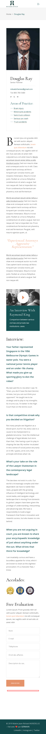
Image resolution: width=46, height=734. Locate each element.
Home (8, 14)
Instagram (27, 730)
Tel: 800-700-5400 (17, 93)
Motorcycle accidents (22, 112)
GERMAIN (25, 726)
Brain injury (19, 108)
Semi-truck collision (22, 115)
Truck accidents (20, 122)
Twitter (37, 730)
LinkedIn (17, 730)
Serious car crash (21, 118)
